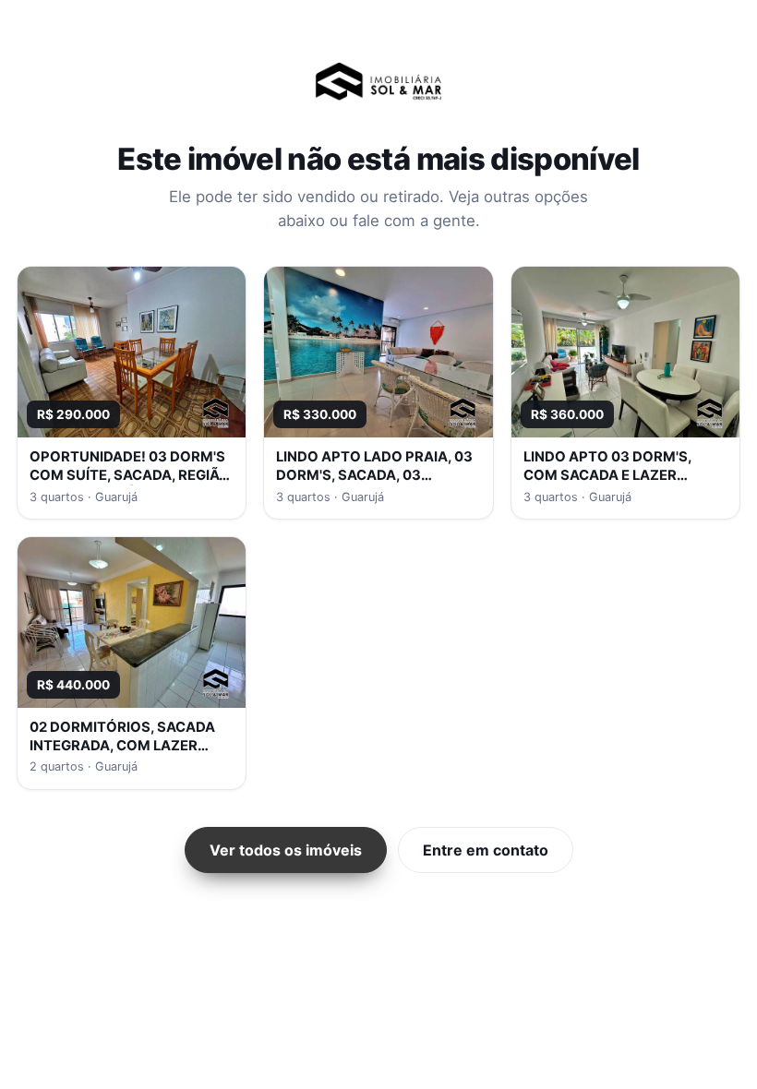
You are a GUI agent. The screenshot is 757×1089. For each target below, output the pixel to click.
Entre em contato (485, 850)
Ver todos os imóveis (286, 850)
